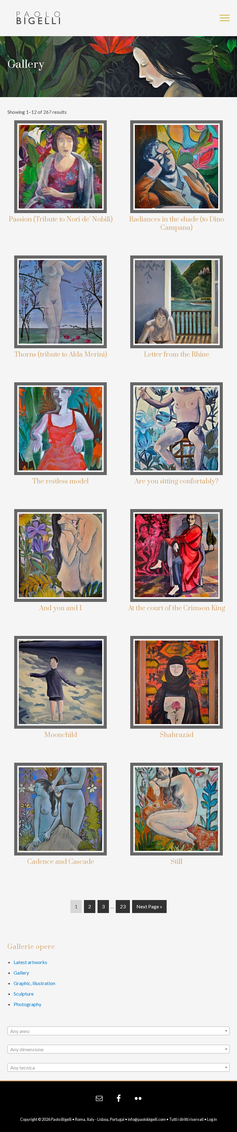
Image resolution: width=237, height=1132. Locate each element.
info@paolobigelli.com (147, 1119)
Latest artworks (30, 962)
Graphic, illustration (34, 983)
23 (123, 908)
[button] (225, 18)
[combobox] (118, 1031)
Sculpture (24, 994)
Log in (212, 1119)
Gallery (21, 972)
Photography (27, 1004)
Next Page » (149, 908)
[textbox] (118, 1031)
